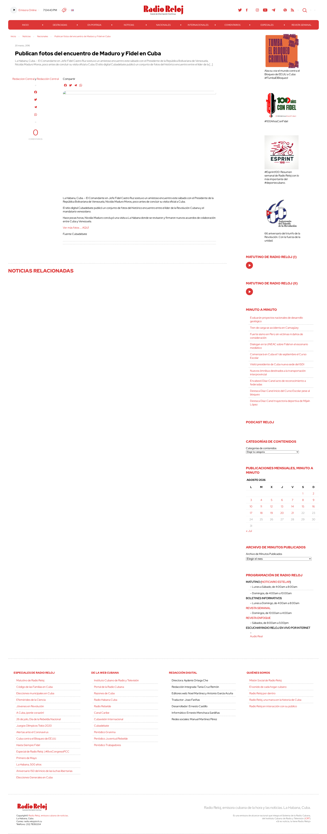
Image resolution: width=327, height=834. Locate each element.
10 (251, 506)
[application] (249, 265)
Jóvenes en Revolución (30, 706)
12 (271, 506)
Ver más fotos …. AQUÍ (76, 227)
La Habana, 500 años (28, 764)
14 (292, 506)
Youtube (265, 10)
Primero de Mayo (26, 758)
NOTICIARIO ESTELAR (276, 582)
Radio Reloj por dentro (262, 693)
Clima (64, 10)
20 (282, 513)
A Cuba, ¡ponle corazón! (30, 713)
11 (261, 506)
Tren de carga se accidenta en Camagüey (274, 328)
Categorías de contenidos (261, 448)
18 (261, 513)
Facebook (247, 10)
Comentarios (232, 24)
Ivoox (285, 10)
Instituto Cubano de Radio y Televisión (116, 680)
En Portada (94, 24)
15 (303, 506)
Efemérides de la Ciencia (31, 700)
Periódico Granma (104, 732)
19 (271, 513)
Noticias (129, 24)
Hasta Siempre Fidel (28, 745)
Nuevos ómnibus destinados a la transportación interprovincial (278, 372)
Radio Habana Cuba (105, 700)
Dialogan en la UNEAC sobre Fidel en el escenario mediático (279, 346)
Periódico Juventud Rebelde (111, 738)
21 (292, 513)
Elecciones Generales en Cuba (34, 777)
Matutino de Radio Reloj (30, 680)
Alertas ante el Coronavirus (32, 732)
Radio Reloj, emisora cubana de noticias (48, 815)
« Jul (249, 531)
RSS (292, 10)
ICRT (307, 818)
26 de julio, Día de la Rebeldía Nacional (38, 719)
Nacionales (163, 24)
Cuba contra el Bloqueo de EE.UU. (36, 738)
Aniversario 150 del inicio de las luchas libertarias (44, 771)
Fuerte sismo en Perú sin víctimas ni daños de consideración (276, 336)
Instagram (257, 10)
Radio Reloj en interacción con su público (273, 706)
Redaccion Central (23, 79)
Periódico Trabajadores (107, 745)
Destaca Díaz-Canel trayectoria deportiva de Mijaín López (280, 402)
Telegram (273, 10)
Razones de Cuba (104, 693)
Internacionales (198, 24)
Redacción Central (48, 79)
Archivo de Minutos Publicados (264, 554)
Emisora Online (28, 10)
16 (313, 506)
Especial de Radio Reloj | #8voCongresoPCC (42, 751)
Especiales (267, 24)
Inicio (25, 24)
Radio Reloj (163, 10)
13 (282, 506)
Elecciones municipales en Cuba (35, 693)
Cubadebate (101, 725)
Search (304, 10)
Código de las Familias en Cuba (34, 687)
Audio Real (256, 636)
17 (251, 513)
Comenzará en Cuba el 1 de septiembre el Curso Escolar (278, 356)
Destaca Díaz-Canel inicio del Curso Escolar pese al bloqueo (280, 392)
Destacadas (60, 24)
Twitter (240, 10)
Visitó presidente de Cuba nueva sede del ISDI (277, 364)
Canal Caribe (101, 713)
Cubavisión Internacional (108, 719)
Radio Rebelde (102, 706)
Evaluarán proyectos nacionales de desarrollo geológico (276, 319)
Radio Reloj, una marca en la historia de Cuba (275, 700)
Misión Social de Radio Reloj (265, 680)
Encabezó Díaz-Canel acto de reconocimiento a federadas (278, 382)
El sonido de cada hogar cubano (267, 687)
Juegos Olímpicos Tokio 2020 (34, 725)
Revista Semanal (302, 24)
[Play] (249, 265)
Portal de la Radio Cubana (109, 687)
